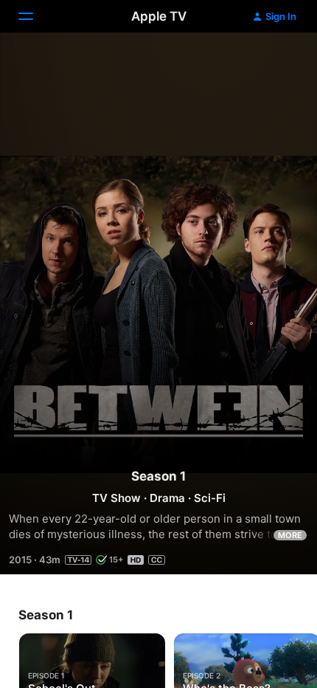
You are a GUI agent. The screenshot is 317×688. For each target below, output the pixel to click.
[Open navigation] (34, 16)
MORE (290, 535)
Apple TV (159, 16)
